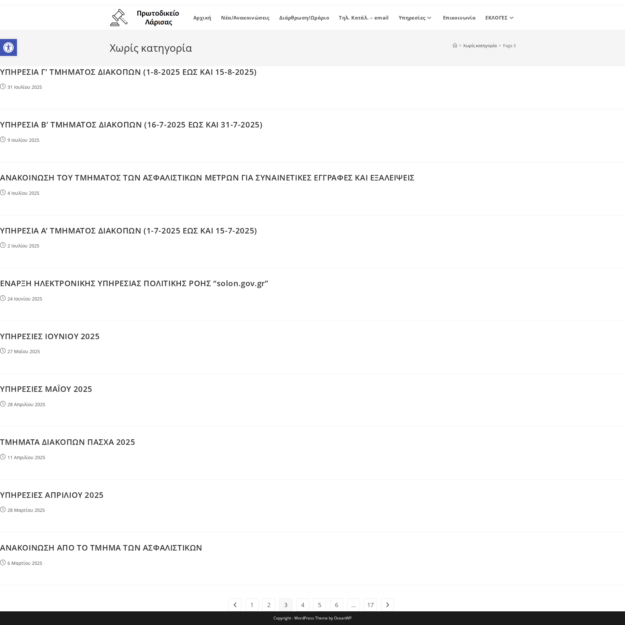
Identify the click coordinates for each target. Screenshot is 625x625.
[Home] (455, 45)
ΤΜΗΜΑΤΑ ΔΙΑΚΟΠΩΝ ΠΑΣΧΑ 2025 (67, 441)
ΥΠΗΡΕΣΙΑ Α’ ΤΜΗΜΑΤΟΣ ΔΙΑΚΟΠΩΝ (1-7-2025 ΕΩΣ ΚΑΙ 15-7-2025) (128, 230)
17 (370, 605)
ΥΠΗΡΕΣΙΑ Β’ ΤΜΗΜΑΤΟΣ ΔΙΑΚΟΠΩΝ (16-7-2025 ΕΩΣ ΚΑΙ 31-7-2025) (131, 124)
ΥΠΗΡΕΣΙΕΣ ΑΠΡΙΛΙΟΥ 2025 (52, 494)
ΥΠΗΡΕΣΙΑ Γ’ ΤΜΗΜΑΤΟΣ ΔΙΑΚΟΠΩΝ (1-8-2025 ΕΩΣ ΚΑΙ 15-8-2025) (128, 71)
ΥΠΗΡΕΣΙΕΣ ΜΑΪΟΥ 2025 (46, 388)
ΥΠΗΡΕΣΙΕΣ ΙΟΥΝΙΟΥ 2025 (50, 336)
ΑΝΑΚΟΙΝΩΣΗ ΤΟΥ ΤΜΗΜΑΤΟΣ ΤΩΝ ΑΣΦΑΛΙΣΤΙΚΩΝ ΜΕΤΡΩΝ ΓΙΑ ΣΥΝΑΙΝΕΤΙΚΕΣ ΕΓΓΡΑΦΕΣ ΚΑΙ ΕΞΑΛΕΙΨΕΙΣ (207, 177)
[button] (8, 47)
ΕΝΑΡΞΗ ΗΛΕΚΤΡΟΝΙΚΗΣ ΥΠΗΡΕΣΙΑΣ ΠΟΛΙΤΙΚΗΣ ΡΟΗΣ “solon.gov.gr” (134, 283)
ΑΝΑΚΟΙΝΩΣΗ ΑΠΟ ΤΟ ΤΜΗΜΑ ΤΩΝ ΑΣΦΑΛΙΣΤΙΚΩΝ (101, 547)
